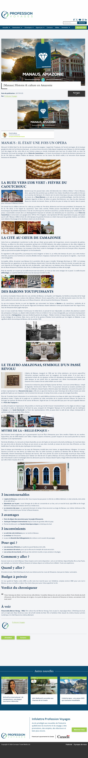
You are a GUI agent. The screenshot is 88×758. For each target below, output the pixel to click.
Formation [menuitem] (65, 27)
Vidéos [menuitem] (57, 27)
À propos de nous (80, 744)
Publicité (69, 744)
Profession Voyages (10, 96)
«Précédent (8, 638)
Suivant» (23, 638)
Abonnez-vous (79, 730)
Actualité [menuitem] (5, 27)
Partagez (76, 93)
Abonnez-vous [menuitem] (80, 27)
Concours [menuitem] (50, 27)
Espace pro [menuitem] (39, 27)
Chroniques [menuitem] (28, 27)
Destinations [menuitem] (16, 27)
